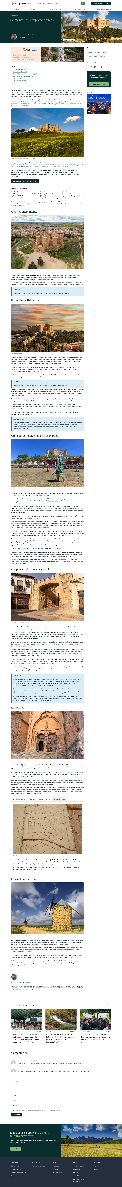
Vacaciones (56, 1169)
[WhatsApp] (98, 66)
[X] (91, 66)
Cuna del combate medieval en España (25, 74)
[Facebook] (88, 66)
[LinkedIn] (95, 66)
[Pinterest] (101, 66)
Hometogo (97, 1166)
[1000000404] (95, 1009)
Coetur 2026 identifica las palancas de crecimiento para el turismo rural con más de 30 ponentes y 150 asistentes (95, 1038)
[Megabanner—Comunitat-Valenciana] (47, 47)
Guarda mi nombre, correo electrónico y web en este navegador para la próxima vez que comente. (36, 1110)
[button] (106, 1004)
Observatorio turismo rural (18, 1172)
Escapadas (56, 1166)
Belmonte (98, 52)
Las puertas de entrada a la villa (23, 76)
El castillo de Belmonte (20, 72)
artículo (90, 52)
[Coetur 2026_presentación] (26, 1009)
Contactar (14, 1176)
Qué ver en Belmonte (19, 69)
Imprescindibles (92, 56)
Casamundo (97, 1173)
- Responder (38, 1061)
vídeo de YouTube (53, 501)
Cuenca (105, 52)
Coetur (14, 1031)
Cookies (75, 1172)
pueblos (102, 56)
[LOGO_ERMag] (22, 2)
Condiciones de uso (79, 1166)
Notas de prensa (86, 1031)
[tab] (19, 799)
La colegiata (17, 78)
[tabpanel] (47, 837)
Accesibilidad (77, 1176)
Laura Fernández (29, 35)
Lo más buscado (57, 1172)
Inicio (11, 15)
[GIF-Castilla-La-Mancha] (99, 94)
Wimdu (96, 1169)
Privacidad (76, 1169)
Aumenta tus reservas (38, 1166)
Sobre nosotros (15, 1166)
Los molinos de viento (20, 80)
